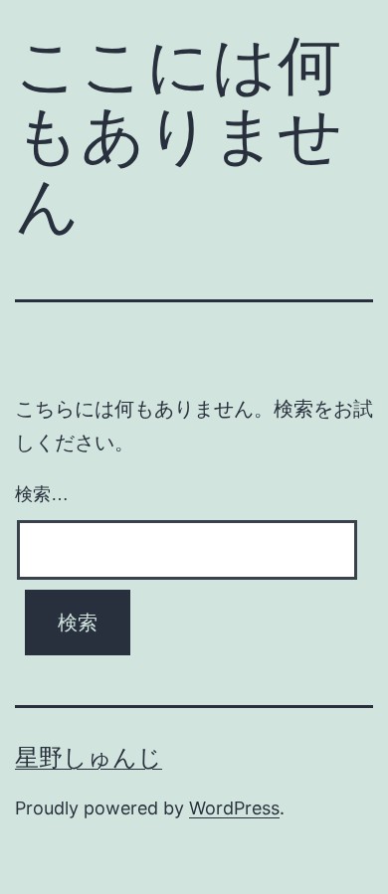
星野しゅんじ (88, 757)
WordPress (234, 808)
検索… (42, 494)
